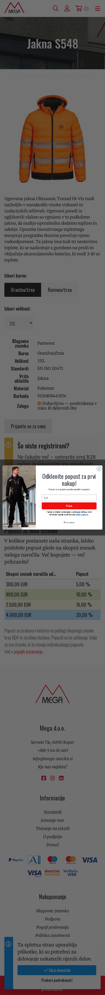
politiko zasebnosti (82, 514)
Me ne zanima (69, 522)
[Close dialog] (99, 469)
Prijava (69, 506)
